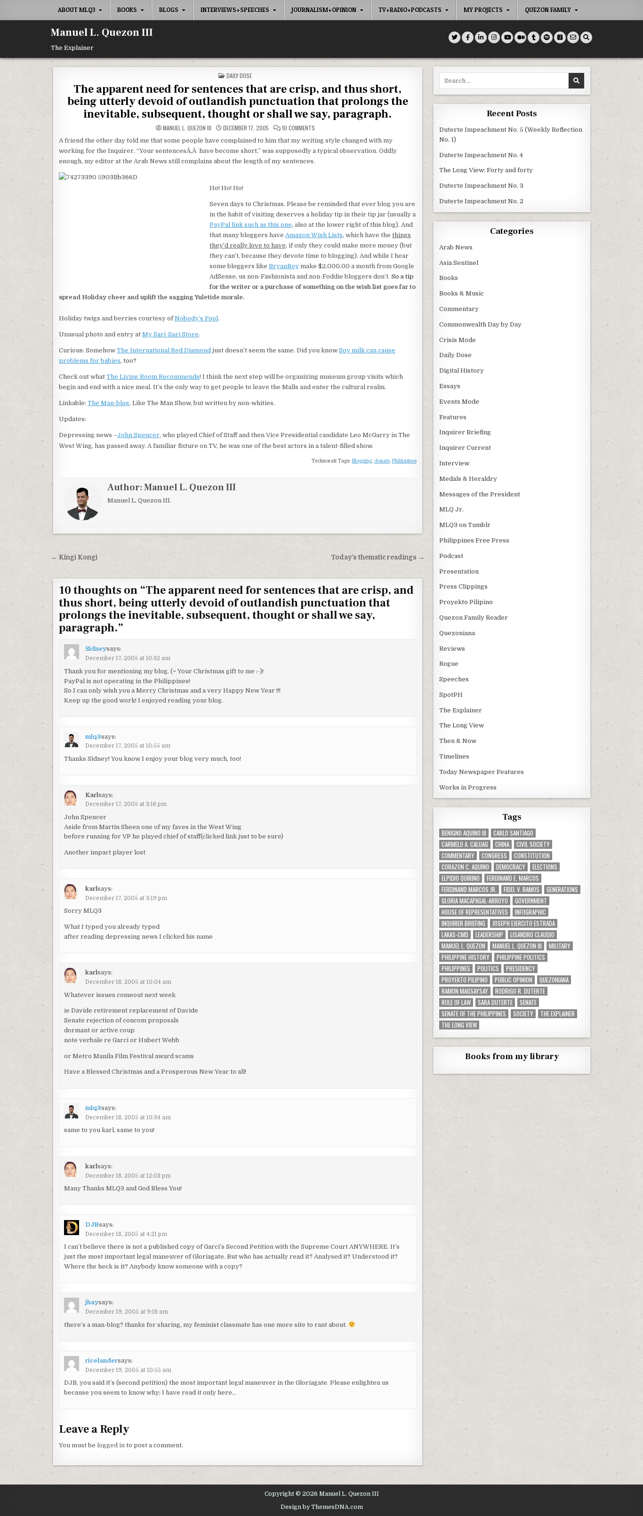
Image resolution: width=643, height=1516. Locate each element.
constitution (532, 855)
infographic (530, 912)
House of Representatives (475, 912)
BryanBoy (284, 266)
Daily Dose (239, 76)
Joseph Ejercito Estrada (523, 923)
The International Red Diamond (164, 350)
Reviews (452, 648)
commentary (458, 855)
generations (562, 889)
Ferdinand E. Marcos (513, 878)
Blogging (362, 460)
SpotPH (451, 694)
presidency (520, 968)
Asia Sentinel (458, 262)
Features (452, 417)
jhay (91, 1302)
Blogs (168, 10)
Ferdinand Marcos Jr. (469, 889)
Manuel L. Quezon (463, 946)
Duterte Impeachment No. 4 (481, 155)
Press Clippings (463, 586)
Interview (454, 463)
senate (528, 1002)
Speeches (454, 679)
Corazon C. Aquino (465, 866)
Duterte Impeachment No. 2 (481, 201)
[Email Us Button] (573, 37)
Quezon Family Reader (473, 617)
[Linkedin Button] (481, 37)
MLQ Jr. (451, 509)
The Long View (461, 725)
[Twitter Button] (454, 37)
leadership (489, 934)
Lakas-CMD (455, 934)
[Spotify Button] (547, 37)
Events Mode (459, 401)
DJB (92, 1224)
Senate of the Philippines (474, 1013)
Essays (449, 386)
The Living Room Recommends (153, 376)
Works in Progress (468, 787)
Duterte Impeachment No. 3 (481, 185)
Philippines (404, 460)
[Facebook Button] (468, 37)
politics (488, 968)
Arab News (456, 247)
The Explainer (460, 710)
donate (382, 460)
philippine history (466, 957)
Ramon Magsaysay (465, 991)
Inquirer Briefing (465, 432)
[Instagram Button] (494, 37)
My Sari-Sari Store (170, 334)
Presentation (459, 571)
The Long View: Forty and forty (486, 170)
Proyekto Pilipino (466, 602)
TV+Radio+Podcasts (410, 10)
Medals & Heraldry (468, 478)
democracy (510, 866)
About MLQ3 (76, 10)
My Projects (483, 10)
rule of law (456, 1002)
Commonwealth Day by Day (480, 324)
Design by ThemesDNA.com (322, 1507)
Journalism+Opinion (323, 10)
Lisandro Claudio (532, 934)
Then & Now (457, 740)
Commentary (459, 308)
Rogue (448, 663)
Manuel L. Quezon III (102, 32)
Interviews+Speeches (235, 10)
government (531, 900)
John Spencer (138, 435)
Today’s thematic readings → (378, 557)
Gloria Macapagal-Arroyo (475, 900)
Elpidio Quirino (461, 878)
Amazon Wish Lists (314, 235)
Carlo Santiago (513, 833)
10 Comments (298, 128)
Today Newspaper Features (481, 771)
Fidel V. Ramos (521, 889)
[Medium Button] (520, 37)
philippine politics (521, 957)
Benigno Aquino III (464, 833)
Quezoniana (457, 633)
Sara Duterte (495, 1002)
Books (127, 10)
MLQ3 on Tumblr (464, 524)
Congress (494, 855)
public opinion (513, 979)
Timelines (454, 756)
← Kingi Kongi (74, 557)
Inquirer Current (465, 447)
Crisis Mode (457, 339)
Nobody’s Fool (196, 318)
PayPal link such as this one (250, 224)
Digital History (461, 370)
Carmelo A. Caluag (465, 844)
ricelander (101, 1360)
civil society (533, 844)
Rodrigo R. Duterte (520, 991)
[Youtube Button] (507, 37)
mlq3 (93, 736)
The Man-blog (108, 403)
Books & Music (461, 293)
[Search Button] (586, 37)
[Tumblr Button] (533, 37)
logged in (111, 1445)
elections (544, 866)
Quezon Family (548, 10)
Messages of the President (479, 494)
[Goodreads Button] (560, 37)
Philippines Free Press (474, 540)
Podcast (451, 555)
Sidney (95, 648)
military (560, 946)
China (502, 844)
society (523, 1013)
